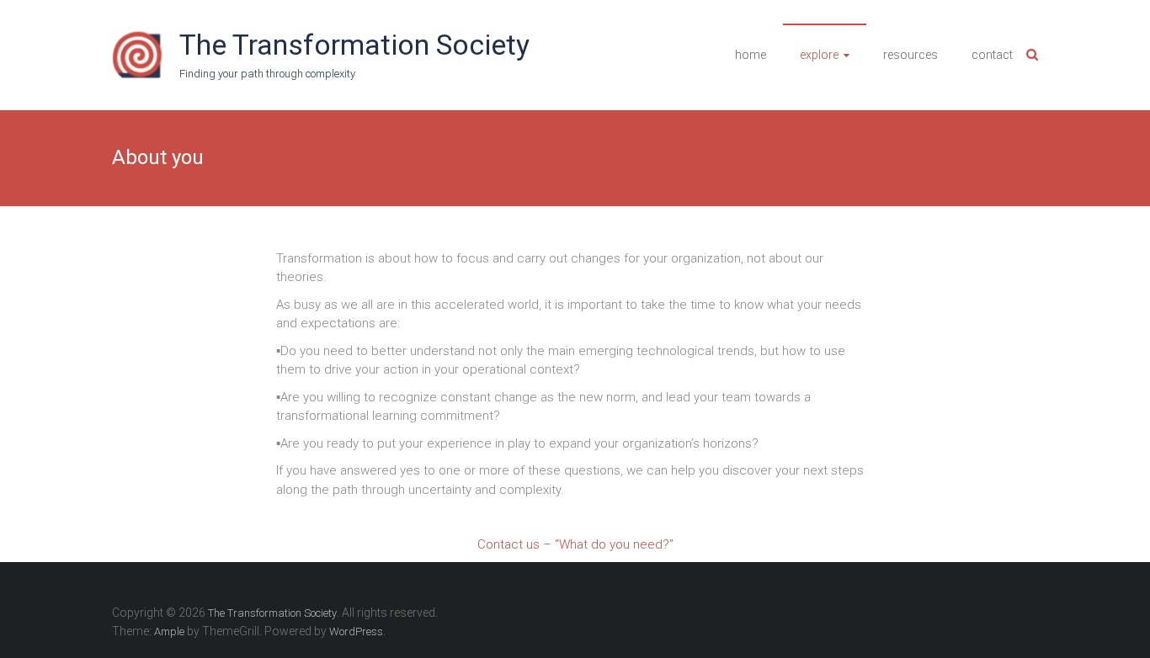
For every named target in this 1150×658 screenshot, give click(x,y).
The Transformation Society (354, 44)
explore (819, 54)
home (750, 54)
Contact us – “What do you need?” (575, 544)
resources (910, 54)
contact (992, 54)
